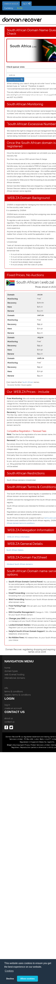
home (7, 668)
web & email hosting (14, 674)
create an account (13, 708)
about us (8, 718)
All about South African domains (20, 564)
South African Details (14, 550)
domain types (11, 671)
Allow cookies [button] (27, 978)
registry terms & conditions (17, 695)
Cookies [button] (9, 971)
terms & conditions (13, 691)
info (6, 688)
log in (7, 705)
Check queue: (13, 67)
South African (27, 382)
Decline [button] (10, 978)
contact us (9, 722)
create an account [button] (11, 4)
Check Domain (14, 80)
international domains (14, 678)
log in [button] (25, 4)
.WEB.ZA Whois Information (18, 537)
